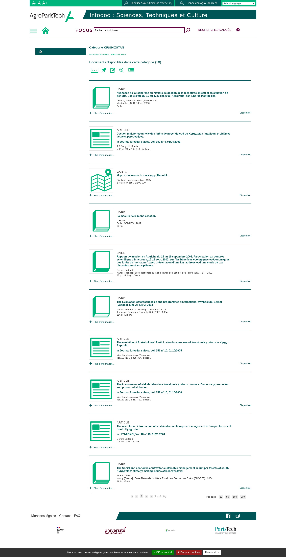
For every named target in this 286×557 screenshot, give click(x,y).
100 (235, 496)
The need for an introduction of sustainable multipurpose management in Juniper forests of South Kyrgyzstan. (174, 428)
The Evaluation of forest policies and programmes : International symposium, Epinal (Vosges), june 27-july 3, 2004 (169, 303)
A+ (45, 2)
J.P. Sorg (122, 146)
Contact (65, 515)
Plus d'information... (104, 113)
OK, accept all (163, 552)
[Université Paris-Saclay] (115, 530)
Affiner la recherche (122, 70)
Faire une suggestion (113, 70)
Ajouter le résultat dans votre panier (103, 70)
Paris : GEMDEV (126, 223)
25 (221, 496)
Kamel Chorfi (123, 475)
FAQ (77, 515)
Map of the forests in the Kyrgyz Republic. (143, 175)
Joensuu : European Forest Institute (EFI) (139, 312)
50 (227, 496)
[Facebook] (228, 515)
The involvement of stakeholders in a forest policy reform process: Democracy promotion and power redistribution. (173, 386)
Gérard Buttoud (125, 270)
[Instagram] (237, 515)
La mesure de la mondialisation (136, 216)
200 (243, 496)
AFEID (120, 100)
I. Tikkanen (154, 309)
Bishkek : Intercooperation (131, 180)
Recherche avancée (214, 29)
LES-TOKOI (127, 434)
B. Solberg (140, 309)
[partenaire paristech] (226, 530)
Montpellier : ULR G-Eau (130, 103)
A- (34, 2)
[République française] (60, 530)
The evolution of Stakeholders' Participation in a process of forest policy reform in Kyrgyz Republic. (173, 344)
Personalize (212, 552)
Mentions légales (43, 515)
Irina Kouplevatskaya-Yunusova (133, 355)
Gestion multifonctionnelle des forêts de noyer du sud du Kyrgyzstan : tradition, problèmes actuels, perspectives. (173, 135)
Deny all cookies (190, 552)
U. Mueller (133, 146)
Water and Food (134, 100)
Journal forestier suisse (134, 141)
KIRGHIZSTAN (118, 54)
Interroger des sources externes (131, 70)
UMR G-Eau (150, 100)
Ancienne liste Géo (99, 54)
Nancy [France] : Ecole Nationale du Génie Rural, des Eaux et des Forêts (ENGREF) (161, 272)
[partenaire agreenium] (170, 530)
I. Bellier (121, 220)
